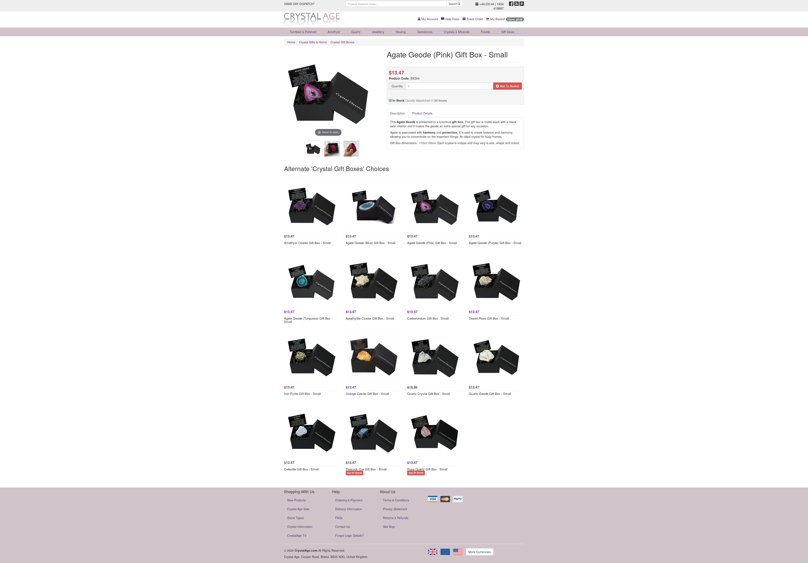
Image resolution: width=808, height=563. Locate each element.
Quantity (397, 86)
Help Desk (452, 19)
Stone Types (295, 518)
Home (291, 42)
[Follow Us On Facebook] (511, 4)
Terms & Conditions (396, 500)
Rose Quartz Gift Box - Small (427, 469)
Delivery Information (348, 509)
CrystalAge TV (296, 535)
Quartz (355, 32)
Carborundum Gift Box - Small (428, 318)
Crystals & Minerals (456, 32)
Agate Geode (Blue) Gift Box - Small (370, 242)
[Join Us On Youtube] (516, 4)
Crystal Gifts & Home (313, 42)
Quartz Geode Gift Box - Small (490, 393)
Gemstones (424, 32)
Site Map (389, 526)
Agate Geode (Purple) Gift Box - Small (495, 242)
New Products (296, 500)
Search (453, 3)
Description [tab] (397, 113)
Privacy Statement (395, 509)
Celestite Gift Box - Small (301, 469)
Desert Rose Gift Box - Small (489, 318)
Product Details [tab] (422, 113)
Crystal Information (299, 526)
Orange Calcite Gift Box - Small (367, 393)
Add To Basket (509, 86)
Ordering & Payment (348, 500)
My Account (429, 19)
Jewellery (378, 32)
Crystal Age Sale (298, 509)
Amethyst (334, 32)
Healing (401, 32)
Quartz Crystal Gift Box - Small (428, 393)
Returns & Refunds (395, 518)
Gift (507, 32)
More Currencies (479, 552)
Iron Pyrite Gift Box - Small (302, 393)
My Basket (505, 19)
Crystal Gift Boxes (342, 42)
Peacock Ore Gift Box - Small (366, 469)
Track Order (474, 19)
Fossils (485, 32)
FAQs (339, 518)
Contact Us (342, 526)
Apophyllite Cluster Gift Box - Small (370, 318)
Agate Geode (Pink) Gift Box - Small (432, 242)
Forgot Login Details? (349, 535)
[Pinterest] (522, 4)
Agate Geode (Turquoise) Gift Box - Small (308, 320)
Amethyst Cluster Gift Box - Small (307, 242)
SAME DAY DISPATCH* (299, 4)
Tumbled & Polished (303, 32)
